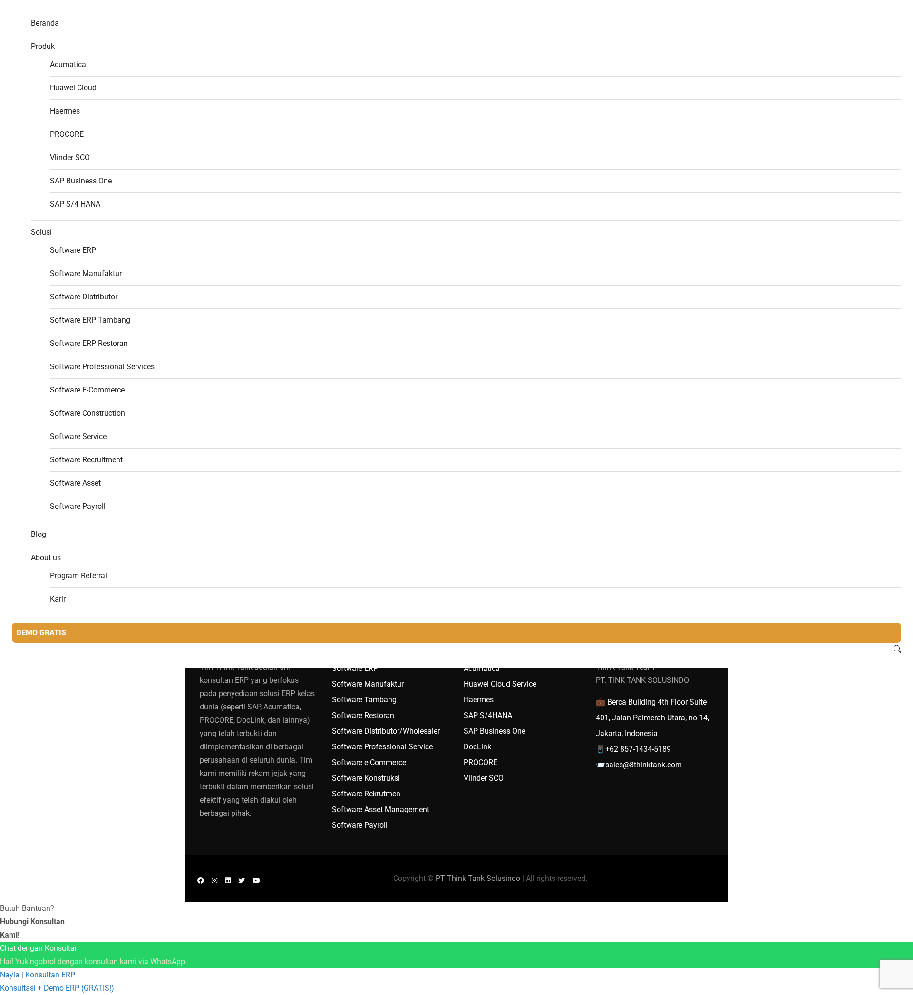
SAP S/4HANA (488, 715)
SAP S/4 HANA (75, 204)
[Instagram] (214, 880)
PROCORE (67, 134)
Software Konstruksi (366, 778)
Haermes (65, 110)
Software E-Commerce (87, 389)
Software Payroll (78, 506)
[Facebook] (200, 880)
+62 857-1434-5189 (638, 749)
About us (46, 557)
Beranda (45, 23)
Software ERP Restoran (89, 343)
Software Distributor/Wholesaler (386, 731)
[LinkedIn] (228, 880)
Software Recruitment (86, 459)
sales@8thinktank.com (643, 764)
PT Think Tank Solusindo (478, 878)
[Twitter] (241, 880)
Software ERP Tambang (90, 320)
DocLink (477, 746)
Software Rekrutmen (366, 793)
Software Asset (75, 483)
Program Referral (78, 575)
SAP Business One (81, 180)
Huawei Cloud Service (500, 684)
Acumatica (68, 64)
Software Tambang (364, 699)
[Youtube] (256, 880)
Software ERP (73, 250)
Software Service (78, 436)
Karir (58, 598)
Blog (38, 534)
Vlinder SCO (70, 157)
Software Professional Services (102, 366)
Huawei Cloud (73, 87)
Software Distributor (83, 296)
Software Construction (87, 413)
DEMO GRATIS (41, 632)
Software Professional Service (382, 746)
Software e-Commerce (369, 762)
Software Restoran (363, 715)
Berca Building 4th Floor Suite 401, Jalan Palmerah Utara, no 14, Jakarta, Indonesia (652, 718)
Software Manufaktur (86, 273)
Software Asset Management (380, 809)
